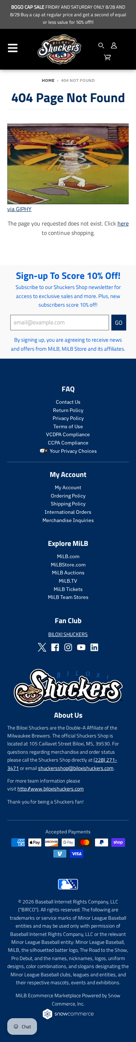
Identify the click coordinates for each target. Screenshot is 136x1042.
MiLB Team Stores (68, 597)
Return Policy (68, 410)
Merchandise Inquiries (68, 520)
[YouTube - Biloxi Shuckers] (81, 647)
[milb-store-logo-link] (68, 891)
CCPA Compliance (68, 442)
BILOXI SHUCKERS (68, 634)
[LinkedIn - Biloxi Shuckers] (94, 647)
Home (48, 80)
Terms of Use (68, 426)
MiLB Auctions (68, 572)
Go (119, 322)
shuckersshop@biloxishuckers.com (76, 768)
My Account (68, 487)
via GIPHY (19, 209)
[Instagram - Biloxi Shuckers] (68, 647)
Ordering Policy (68, 495)
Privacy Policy (68, 418)
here (123, 223)
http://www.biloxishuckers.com (50, 788)
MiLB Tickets (68, 589)
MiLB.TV (68, 581)
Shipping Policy (68, 503)
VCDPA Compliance (68, 434)
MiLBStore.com (68, 564)
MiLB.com (68, 556)
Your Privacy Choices (73, 451)
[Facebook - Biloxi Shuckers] (55, 647)
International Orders (68, 512)
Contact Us (68, 402)
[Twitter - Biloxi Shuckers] (42, 647)
